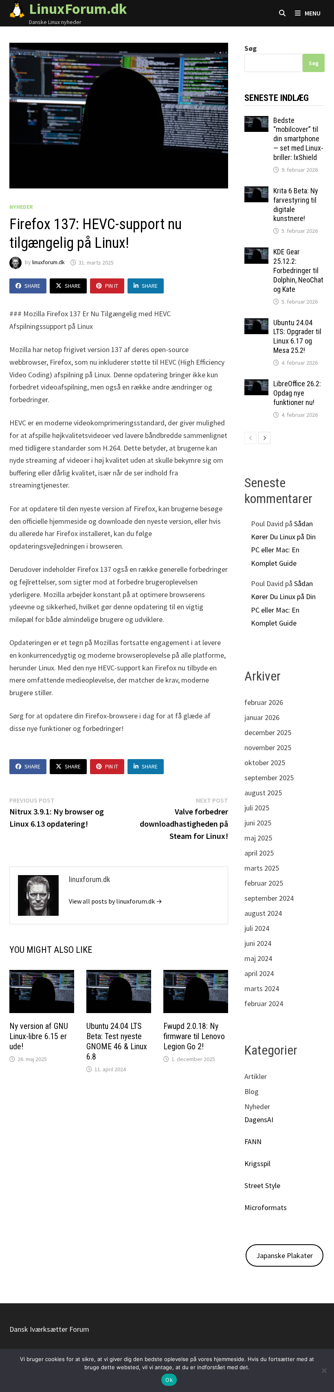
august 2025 (263, 792)
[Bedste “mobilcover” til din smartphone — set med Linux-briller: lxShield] (256, 121)
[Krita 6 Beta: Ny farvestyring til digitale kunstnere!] (256, 192)
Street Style (262, 1185)
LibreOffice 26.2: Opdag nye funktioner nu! (297, 393)
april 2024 (259, 973)
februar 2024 (263, 1003)
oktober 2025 (264, 762)
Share (32, 285)
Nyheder (21, 206)
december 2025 (267, 732)
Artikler (255, 1076)
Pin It (111, 285)
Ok (169, 1380)
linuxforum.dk (48, 262)
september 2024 (269, 898)
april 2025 (259, 853)
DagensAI (258, 1119)
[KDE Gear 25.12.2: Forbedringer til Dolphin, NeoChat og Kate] (256, 253)
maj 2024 (258, 958)
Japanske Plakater (284, 1255)
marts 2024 (261, 988)
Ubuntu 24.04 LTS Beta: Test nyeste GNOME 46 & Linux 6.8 (116, 1041)
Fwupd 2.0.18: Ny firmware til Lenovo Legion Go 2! (194, 1036)
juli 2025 (256, 807)
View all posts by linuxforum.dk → (115, 901)
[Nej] (324, 1370)
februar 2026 (263, 702)
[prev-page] (250, 438)
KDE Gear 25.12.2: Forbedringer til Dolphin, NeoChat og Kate (298, 270)
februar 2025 (263, 883)
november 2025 (267, 747)
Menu (312, 13)
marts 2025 (261, 868)
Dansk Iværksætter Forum (49, 1329)
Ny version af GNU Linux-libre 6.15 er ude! (38, 1036)
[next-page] (264, 438)
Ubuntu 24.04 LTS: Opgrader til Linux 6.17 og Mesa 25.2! (297, 336)
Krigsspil (257, 1163)
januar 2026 (261, 717)
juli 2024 (256, 928)
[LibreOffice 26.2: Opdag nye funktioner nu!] (256, 385)
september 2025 (269, 777)
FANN (252, 1141)
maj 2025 (258, 838)
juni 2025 (257, 822)
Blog (251, 1091)
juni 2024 (257, 943)
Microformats (265, 1207)
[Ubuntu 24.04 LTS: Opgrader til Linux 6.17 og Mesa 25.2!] (256, 323)
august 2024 (263, 913)
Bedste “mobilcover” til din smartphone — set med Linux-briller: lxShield (298, 139)
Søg (250, 48)
